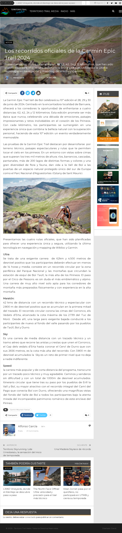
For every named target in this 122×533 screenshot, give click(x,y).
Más (72, 11)
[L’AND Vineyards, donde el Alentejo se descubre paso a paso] (17, 476)
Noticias (9, 42)
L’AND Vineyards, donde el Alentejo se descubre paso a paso (46, 3)
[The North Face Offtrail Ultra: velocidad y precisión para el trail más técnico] (47, 476)
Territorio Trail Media (44, 11)
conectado (30, 517)
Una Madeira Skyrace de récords (72, 449)
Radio (64, 11)
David (113, 528)
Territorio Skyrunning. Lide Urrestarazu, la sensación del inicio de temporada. (22, 452)
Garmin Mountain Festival (20, 410)
